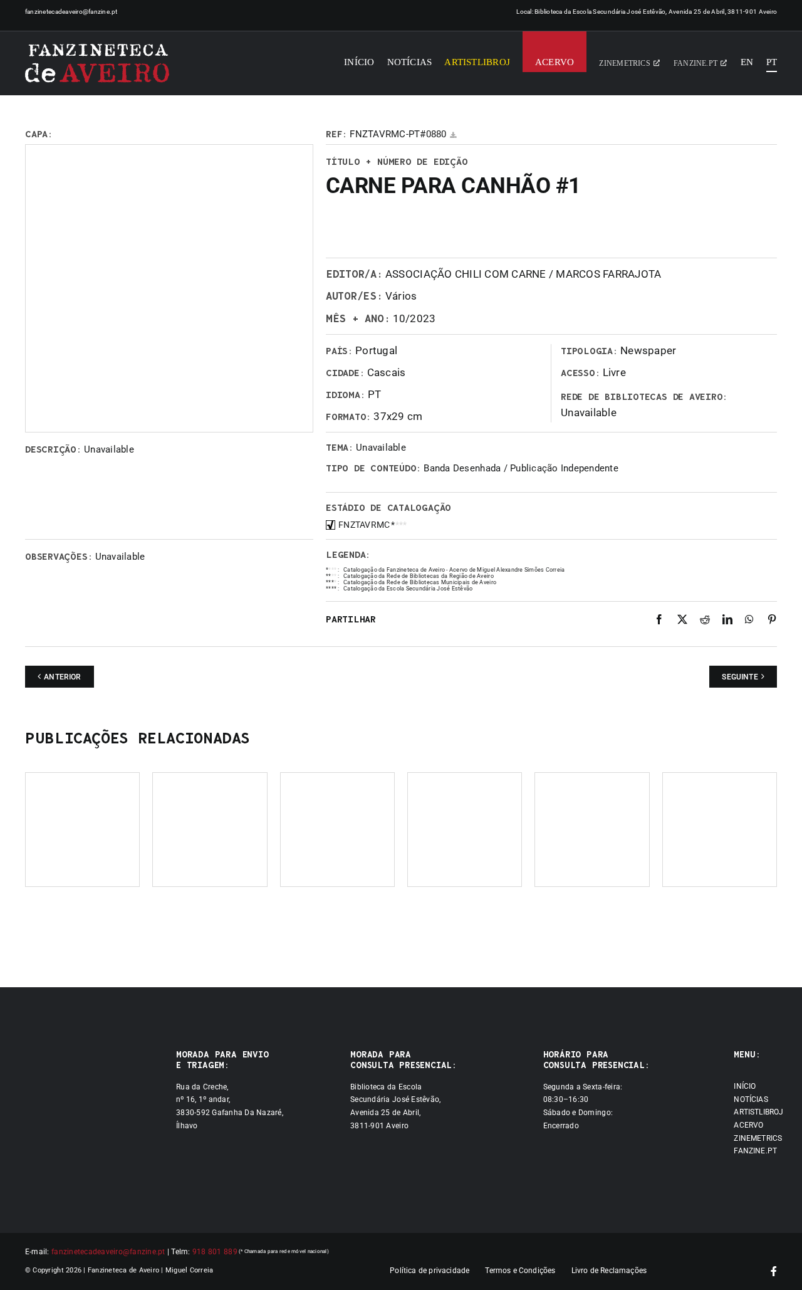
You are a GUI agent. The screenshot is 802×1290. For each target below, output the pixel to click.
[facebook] (774, 1271)
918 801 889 (214, 1251)
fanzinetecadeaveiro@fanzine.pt (71, 11)
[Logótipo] (97, 63)
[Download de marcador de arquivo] (453, 135)
